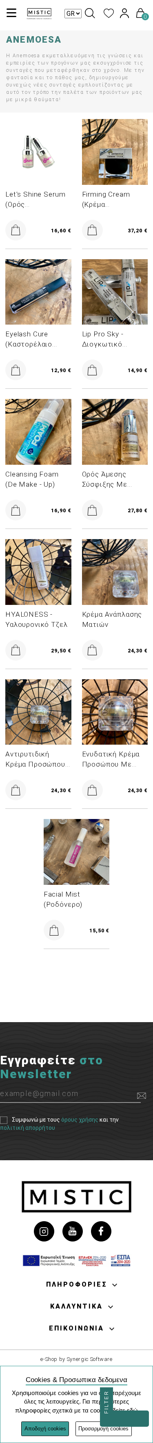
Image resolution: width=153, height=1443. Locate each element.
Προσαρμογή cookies (103, 1429)
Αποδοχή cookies (45, 1429)
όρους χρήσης (79, 1119)
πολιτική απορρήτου (27, 1128)
